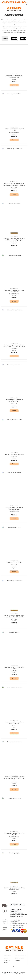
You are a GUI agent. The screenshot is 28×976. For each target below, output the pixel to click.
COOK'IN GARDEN (14, 890)
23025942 (14, 458)
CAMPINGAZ (14, 187)
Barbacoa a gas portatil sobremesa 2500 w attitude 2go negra (14, 239)
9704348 (14, 672)
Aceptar (23, 38)
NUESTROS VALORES (19, 958)
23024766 (14, 512)
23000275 (14, 620)
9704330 (14, 243)
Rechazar (15, 38)
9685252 (14, 405)
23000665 (14, 891)
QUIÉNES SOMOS (7, 955)
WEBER (14, 725)
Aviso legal (22, 972)
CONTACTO (17, 960)
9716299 (14, 79)
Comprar (14, 85)
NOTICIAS (6, 958)
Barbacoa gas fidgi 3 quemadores (14, 888)
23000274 (14, 838)
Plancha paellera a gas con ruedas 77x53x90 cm (14, 291)
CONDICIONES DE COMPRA (20, 955)
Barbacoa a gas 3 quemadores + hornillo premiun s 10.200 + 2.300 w (14, 184)
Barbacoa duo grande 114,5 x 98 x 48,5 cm (14, 834)
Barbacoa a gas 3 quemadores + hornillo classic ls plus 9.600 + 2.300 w (14, 778)
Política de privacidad (9, 973)
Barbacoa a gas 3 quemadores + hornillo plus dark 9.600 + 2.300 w (14, 616)
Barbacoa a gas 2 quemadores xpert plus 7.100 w (14, 400)
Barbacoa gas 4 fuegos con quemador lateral (14, 508)
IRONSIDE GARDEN (14, 77)
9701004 (14, 783)
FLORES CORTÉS (14, 294)
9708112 (14, 188)
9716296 (14, 134)
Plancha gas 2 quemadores (14, 75)
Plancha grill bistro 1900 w (14, 562)
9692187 (14, 350)
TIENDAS (6, 962)
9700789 (14, 295)
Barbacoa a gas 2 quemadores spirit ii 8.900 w (14, 722)
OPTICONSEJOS (7, 960)
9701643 (14, 727)
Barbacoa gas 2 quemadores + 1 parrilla (14, 129)
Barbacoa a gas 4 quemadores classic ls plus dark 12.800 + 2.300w (14, 345)
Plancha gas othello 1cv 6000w (14, 454)
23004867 (14, 566)
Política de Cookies (21, 32)
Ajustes (5, 38)
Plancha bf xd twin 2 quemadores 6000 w (14, 668)
